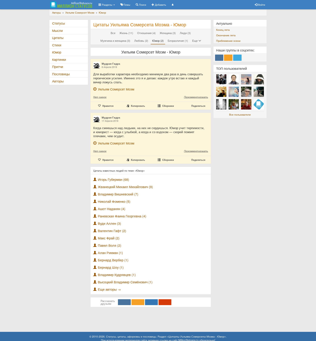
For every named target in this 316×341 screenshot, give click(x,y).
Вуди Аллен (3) (109, 223)
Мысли (57, 30)
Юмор (56, 52)
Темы (126, 4)
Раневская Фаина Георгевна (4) (122, 216)
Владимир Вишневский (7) (118, 194)
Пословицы (61, 74)
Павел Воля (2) (109, 245)
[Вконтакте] (124, 302)
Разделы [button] (107, 4)
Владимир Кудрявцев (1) (117, 274)
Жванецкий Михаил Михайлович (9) (125, 186)
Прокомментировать (196, 97)
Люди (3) (185, 33)
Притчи (57, 66)
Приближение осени (228, 40)
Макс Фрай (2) (108, 238)
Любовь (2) (141, 40)
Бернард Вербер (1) (113, 260)
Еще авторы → (109, 289)
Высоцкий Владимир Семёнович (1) (125, 282)
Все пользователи (240, 114)
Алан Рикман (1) (110, 252)
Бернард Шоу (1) (111, 267)
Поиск (142, 4)
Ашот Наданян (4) (111, 208)
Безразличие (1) (178, 40)
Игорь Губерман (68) (113, 179)
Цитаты (57, 37)
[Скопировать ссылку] (165, 302)
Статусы (58, 23)
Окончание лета (226, 35)
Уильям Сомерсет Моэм (116, 89)
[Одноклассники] (137, 302)
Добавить (160, 4)
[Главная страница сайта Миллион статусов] (70, 4)
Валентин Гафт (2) (112, 230)
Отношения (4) (146, 33)
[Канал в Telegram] (237, 58)
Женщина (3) (168, 33)
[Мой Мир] (151, 302)
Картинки (59, 59)
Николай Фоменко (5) (114, 201)
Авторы (58, 81)
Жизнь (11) (126, 33)
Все (113, 33)
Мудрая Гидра (111, 63)
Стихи (56, 45)
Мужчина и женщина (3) (115, 40)
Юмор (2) (158, 40)
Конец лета (223, 29)
